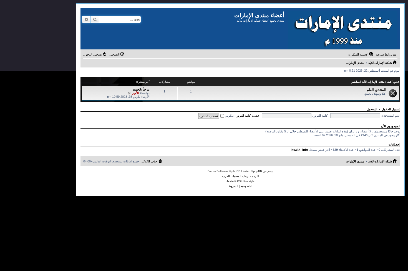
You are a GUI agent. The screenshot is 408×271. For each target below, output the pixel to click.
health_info (299, 149)
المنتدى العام (376, 90)
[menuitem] (361, 54)
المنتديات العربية (231, 176)
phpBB (257, 171)
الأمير (135, 93)
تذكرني (229, 115)
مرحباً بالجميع (141, 89)
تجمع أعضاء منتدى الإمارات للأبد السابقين (375, 81)
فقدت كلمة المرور (247, 115)
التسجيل (372, 109)
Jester (230, 181)
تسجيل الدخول (391, 109)
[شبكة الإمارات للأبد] (342, 28)
